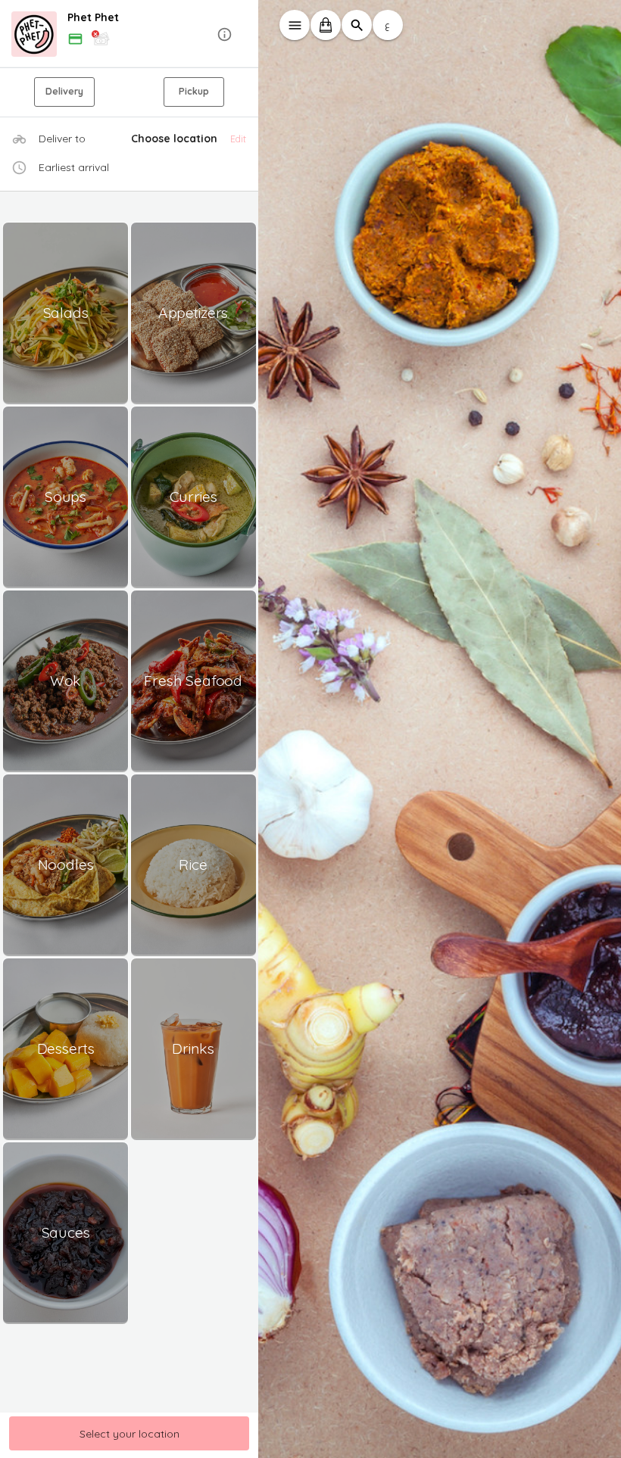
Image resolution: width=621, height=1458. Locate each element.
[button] (129, 34)
